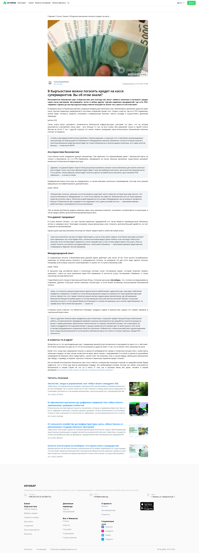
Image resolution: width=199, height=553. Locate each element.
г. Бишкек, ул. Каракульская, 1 (163, 497)
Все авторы (58, 84)
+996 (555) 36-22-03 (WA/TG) (40, 497)
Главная (51, 16)
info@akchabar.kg (101, 497)
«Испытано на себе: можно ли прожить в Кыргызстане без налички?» (85, 370)
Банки (65, 16)
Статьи (59, 16)
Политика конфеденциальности (63, 549)
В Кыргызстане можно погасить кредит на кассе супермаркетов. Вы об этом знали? (104, 16)
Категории (21, 3)
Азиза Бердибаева (61, 82)
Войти (191, 3)
